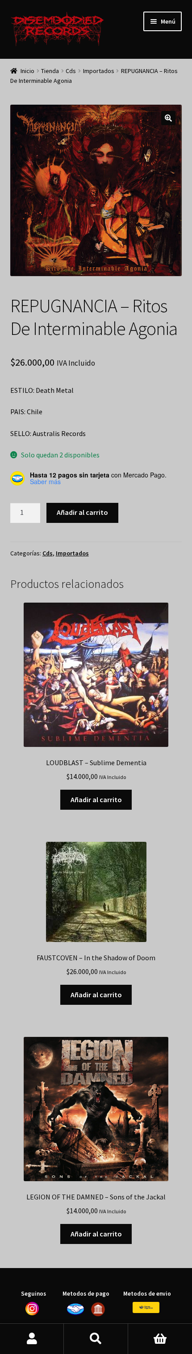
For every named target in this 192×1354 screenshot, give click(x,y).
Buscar (96, 1339)
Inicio (27, 71)
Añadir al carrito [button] (96, 799)
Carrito (160, 1339)
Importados (98, 71)
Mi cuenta (32, 1339)
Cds (71, 71)
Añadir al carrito (82, 512)
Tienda (50, 71)
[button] (168, 118)
